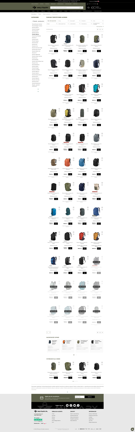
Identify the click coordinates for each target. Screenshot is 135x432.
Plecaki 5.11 (34, 52)
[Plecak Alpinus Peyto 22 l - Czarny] (82, 211)
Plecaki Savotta (35, 81)
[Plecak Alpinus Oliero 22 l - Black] (82, 260)
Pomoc (53, 417)
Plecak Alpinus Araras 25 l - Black (67, 144)
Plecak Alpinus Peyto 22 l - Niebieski (53, 218)
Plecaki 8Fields (35, 59)
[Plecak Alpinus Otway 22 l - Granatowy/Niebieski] (53, 260)
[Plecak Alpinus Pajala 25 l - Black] (96, 113)
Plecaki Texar (34, 57)
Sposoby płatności (74, 415)
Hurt (53, 422)
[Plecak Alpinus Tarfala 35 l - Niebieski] (96, 88)
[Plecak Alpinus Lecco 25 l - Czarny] (53, 137)
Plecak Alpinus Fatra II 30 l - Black (68, 268)
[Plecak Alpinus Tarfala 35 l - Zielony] (96, 39)
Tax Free (90, 420)
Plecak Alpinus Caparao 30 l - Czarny (54, 194)
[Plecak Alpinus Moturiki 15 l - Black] (53, 236)
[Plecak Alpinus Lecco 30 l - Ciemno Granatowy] (96, 63)
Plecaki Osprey (35, 66)
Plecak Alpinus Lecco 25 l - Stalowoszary (96, 144)
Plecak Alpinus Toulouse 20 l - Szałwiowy (68, 317)
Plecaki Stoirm (35, 76)
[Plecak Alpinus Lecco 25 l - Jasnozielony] (53, 113)
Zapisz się (90, 396)
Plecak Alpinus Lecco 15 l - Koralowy (67, 169)
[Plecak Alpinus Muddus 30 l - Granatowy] (68, 39)
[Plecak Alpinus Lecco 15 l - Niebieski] (82, 162)
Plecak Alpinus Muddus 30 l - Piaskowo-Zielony (82, 70)
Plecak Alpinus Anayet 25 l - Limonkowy (68, 120)
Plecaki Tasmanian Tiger (37, 47)
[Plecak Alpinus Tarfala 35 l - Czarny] (53, 39)
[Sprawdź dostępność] (85, 248)
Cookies (90, 417)
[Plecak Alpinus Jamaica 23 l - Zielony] (96, 187)
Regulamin (91, 418)
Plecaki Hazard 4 (35, 73)
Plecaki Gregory (35, 41)
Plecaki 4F (34, 37)
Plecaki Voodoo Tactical (37, 56)
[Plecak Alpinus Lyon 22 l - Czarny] (68, 236)
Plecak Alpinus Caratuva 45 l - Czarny (82, 144)
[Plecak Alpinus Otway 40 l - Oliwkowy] (68, 187)
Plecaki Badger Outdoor (37, 25)
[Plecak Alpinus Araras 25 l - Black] (68, 137)
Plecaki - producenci (38, 21)
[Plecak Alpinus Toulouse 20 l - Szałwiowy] (68, 310)
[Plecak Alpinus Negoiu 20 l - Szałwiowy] (53, 285)
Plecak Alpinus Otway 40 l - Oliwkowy (68, 194)
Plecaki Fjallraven (35, 78)
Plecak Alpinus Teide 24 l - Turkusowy (82, 292)
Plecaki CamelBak (36, 69)
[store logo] (40, 7)
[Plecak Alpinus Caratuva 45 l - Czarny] (82, 137)
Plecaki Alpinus (35, 34)
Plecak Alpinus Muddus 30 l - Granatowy (68, 46)
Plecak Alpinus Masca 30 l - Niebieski (96, 218)
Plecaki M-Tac (35, 46)
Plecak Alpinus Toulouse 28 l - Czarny (82, 317)
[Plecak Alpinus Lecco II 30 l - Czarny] (96, 285)
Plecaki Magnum (35, 71)
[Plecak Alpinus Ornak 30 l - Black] (68, 63)
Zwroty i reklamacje (93, 413)
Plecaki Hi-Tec (35, 62)
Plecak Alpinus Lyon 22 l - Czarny (68, 243)
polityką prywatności (86, 398)
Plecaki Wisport (35, 27)
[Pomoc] (88, 8)
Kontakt (53, 415)
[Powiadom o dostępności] (99, 273)
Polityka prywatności (93, 415)
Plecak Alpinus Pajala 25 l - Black (96, 120)
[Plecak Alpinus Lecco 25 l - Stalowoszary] (96, 137)
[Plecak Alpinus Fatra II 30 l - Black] (68, 260)
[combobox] (66, 7)
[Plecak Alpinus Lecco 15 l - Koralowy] (68, 162)
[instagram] (71, 405)
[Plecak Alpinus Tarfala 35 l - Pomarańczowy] (68, 88)
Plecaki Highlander (36, 54)
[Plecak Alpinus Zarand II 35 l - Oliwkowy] (68, 285)
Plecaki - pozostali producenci (36, 85)
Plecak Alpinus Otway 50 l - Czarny (53, 70)
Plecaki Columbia (35, 79)
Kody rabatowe (73, 420)
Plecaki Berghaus (35, 64)
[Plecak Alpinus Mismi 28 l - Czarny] (96, 260)
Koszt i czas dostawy (74, 413)
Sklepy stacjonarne (93, 422)
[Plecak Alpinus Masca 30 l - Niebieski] (96, 211)
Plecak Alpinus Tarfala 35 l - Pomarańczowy (67, 95)
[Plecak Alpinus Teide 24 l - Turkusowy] (82, 285)
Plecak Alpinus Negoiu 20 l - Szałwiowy (53, 292)
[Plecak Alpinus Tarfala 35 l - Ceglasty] (82, 236)
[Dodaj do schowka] (59, 363)
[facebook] (67, 405)
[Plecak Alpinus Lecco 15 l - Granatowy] (82, 187)
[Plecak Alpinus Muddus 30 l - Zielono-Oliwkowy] (82, 39)
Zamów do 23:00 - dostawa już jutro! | (62, 0)
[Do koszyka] (56, 378)
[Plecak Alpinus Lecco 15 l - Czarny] (96, 162)
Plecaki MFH (34, 44)
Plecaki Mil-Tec (35, 42)
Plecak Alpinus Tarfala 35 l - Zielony (96, 46)
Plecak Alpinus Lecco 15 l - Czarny (96, 169)
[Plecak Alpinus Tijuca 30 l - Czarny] (82, 88)
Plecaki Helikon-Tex (36, 51)
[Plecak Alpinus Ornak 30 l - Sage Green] (96, 310)
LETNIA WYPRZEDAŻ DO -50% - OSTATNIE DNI (67, 1)
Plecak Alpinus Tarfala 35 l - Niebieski (96, 95)
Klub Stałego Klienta (56, 420)
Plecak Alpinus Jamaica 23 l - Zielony (96, 194)
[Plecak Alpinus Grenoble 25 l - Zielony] (53, 310)
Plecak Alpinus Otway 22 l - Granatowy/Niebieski (53, 268)
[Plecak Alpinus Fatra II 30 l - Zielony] (68, 211)
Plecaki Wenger (35, 68)
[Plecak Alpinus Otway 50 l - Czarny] (53, 63)
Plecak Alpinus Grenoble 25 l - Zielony (53, 317)
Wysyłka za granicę (74, 418)
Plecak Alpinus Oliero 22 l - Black (82, 268)
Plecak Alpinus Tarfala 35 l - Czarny (53, 46)
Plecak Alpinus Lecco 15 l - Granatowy (82, 194)
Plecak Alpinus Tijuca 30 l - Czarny (82, 95)
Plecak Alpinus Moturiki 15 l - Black (53, 243)
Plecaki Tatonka (35, 32)
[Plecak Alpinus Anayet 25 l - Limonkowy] (68, 113)
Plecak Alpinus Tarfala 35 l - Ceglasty (82, 243)
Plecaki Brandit (35, 30)
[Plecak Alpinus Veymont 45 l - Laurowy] (82, 113)
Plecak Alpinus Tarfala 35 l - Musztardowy (96, 243)
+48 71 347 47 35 (37, 415)
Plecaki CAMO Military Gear (37, 61)
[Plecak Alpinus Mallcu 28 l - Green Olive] (53, 162)
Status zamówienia (74, 417)
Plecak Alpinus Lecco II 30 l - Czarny (96, 292)
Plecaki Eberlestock (36, 83)
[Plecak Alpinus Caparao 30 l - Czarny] (53, 187)
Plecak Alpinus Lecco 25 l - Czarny (53, 144)
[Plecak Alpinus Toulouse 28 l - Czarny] (82, 310)
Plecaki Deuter (35, 39)
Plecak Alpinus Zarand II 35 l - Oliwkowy (68, 292)
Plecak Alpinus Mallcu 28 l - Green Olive (53, 169)
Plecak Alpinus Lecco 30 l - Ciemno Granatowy (96, 70)
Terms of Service (65, 429)
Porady (53, 418)
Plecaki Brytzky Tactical (37, 24)
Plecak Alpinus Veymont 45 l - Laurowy (82, 120)
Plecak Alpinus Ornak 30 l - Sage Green (96, 317)
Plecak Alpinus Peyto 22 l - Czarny (82, 218)
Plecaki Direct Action (36, 49)
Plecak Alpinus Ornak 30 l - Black (67, 70)
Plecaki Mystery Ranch (37, 74)
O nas (53, 413)
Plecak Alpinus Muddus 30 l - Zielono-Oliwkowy (82, 46)
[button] (59, 35)
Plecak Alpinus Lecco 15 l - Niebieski (82, 169)
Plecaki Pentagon (35, 29)
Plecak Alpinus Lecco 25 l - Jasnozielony (53, 120)
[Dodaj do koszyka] (56, 51)
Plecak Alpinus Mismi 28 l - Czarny (96, 268)
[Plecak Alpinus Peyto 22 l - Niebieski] (53, 211)
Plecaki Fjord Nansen (36, 35)
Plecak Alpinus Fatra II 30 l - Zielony (68, 218)
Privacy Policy (59, 429)
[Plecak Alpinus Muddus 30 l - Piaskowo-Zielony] (82, 63)
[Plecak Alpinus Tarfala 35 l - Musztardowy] (96, 236)
